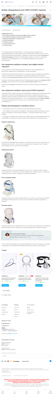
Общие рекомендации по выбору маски (14, 38)
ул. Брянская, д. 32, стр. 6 (9, 329)
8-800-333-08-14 (6, 323)
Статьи (28, 307)
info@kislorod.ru (5, 325)
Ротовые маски (8, 45)
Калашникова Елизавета (19, 233)
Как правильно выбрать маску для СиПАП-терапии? (17, 37)
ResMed (47, 98)
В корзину (5, 285)
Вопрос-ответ (30, 309)
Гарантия (16, 314)
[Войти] (40, 2)
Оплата (16, 309)
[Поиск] (36, 2)
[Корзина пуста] (50, 2)
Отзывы (3, 309)
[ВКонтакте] (50, 361)
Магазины (4, 307)
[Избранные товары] (47, 2)
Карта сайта (25, 361)
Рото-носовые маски (9, 43)
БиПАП (35, 81)
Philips (42, 98)
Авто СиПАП (29, 81)
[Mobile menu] (2, 2)
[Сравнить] (16, 256)
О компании (5, 304)
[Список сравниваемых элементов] (43, 2)
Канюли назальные (8, 40)
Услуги (16, 316)
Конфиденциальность (6, 375)
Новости (4, 314)
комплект (12, 84)
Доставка (16, 307)
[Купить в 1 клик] (16, 258)
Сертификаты (5, 312)
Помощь (16, 304)
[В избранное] (16, 254)
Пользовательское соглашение (21, 375)
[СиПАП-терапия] (26, 20)
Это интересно (31, 304)
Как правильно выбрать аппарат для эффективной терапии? (19, 35)
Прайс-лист (17, 312)
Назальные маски (8, 42)
